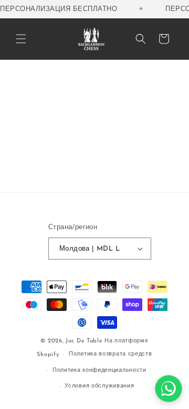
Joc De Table (84, 341)
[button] (21, 38)
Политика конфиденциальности (99, 370)
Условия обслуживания (99, 386)
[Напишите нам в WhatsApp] (168, 388)
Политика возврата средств (110, 354)
